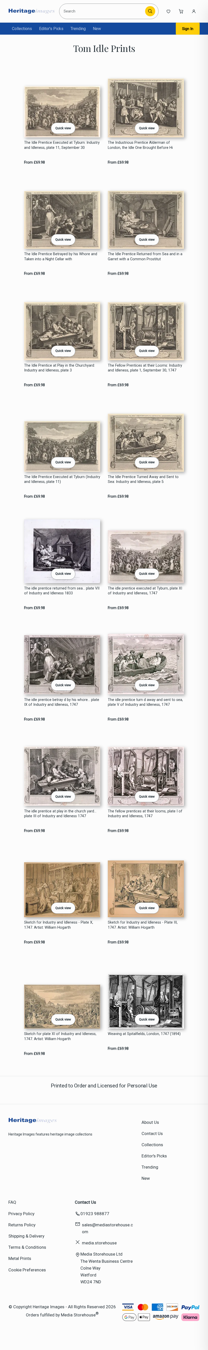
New (97, 28)
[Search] (150, 11)
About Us (150, 1122)
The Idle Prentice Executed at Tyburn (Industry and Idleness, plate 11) (62, 479)
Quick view (63, 128)
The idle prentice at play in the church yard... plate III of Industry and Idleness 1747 (60, 813)
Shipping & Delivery (26, 1236)
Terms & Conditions (27, 1247)
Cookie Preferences (27, 1269)
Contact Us (152, 1133)
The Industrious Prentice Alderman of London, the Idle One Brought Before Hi (140, 145)
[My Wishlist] (168, 11)
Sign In (187, 28)
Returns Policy (22, 1224)
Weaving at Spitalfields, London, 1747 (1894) (144, 1034)
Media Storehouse (78, 1314)
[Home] (31, 11)
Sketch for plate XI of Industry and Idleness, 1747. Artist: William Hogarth (60, 1036)
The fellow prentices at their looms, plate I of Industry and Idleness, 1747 (145, 813)
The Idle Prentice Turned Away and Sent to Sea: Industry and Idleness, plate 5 (143, 479)
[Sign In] (194, 11)
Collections (22, 28)
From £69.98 (34, 162)
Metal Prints (19, 1258)
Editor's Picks (51, 28)
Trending (78, 28)
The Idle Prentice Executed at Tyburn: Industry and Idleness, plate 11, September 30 (62, 145)
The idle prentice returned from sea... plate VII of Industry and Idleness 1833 (61, 590)
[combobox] (103, 11)
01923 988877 (94, 1213)
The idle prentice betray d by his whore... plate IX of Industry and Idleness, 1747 (61, 702)
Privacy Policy (21, 1213)
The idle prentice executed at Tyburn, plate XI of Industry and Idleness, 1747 (145, 590)
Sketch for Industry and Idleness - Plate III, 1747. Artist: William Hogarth (143, 924)
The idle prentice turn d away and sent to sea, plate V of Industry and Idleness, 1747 (145, 702)
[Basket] (181, 11)
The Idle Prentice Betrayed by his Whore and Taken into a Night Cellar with (60, 256)
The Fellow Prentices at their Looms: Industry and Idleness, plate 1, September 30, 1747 (145, 367)
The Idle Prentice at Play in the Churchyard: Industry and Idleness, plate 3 (59, 367)
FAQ (12, 1202)
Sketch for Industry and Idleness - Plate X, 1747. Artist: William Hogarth (58, 924)
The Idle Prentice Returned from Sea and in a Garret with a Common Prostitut (145, 256)
